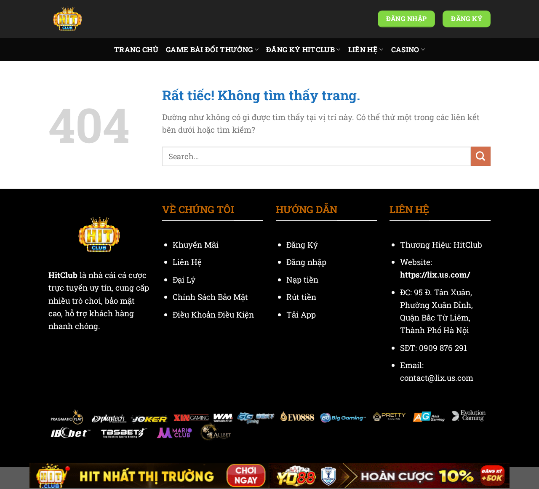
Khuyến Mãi (197, 244)
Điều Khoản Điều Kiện (213, 314)
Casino (405, 49)
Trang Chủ (136, 49)
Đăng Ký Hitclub (300, 49)
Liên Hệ (363, 49)
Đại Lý (185, 279)
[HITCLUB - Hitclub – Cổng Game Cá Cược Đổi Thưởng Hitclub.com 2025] (90, 19)
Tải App (301, 314)
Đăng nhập (306, 262)
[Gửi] (481, 156)
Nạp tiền (303, 279)
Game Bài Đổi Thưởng (209, 49)
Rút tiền (301, 296)
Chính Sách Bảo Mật (210, 296)
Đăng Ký (302, 244)
